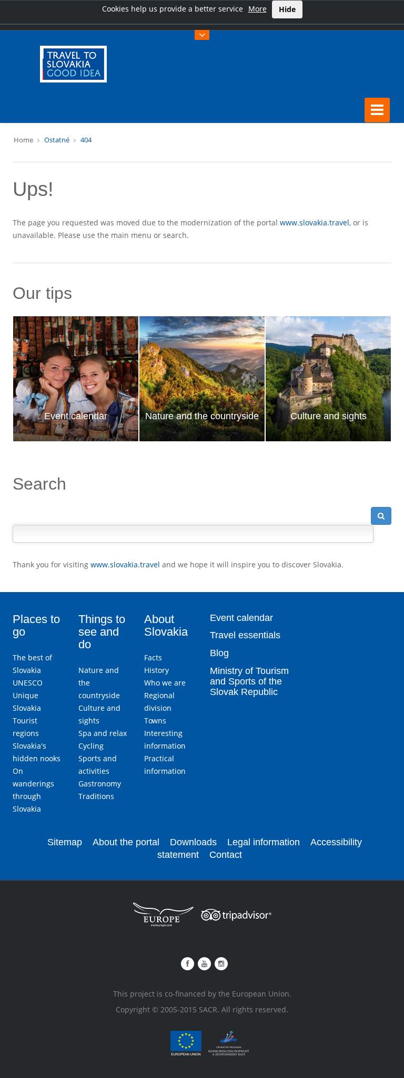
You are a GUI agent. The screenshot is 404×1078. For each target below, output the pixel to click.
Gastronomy (99, 784)
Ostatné (56, 139)
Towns (155, 720)
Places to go (36, 625)
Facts (153, 657)
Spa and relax (102, 733)
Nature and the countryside (202, 416)
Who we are (165, 683)
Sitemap (64, 842)
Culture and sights (328, 416)
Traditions (96, 796)
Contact (225, 854)
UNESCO (28, 683)
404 (86, 139)
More (257, 9)
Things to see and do (101, 632)
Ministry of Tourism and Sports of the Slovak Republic (249, 681)
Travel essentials (245, 635)
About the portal (126, 842)
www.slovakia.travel (314, 222)
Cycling (91, 746)
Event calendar (75, 416)
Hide (287, 9)
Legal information (263, 842)
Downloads (193, 842)
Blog (219, 653)
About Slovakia (166, 625)
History (156, 670)
